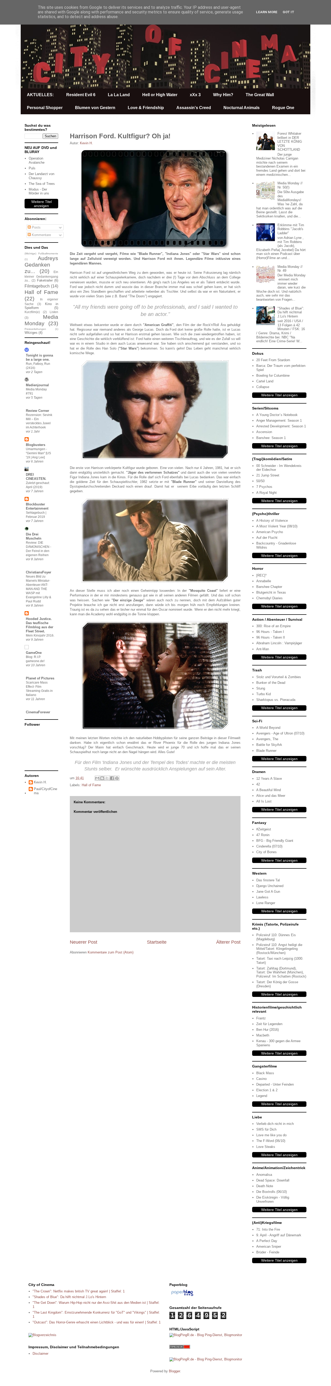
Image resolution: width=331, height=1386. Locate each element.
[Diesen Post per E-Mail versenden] (97, 778)
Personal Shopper (45, 107)
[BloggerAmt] (42, 1335)
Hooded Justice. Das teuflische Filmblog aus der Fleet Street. (39, 625)
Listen (54, 312)
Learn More (266, 12)
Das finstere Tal (268, 880)
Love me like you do (271, 1135)
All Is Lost (264, 801)
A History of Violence (272, 520)
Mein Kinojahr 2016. (40, 635)
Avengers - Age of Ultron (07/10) (280, 733)
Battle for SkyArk (269, 745)
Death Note (264, 1186)
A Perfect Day (266, 1241)
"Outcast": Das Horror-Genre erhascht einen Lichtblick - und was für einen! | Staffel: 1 (97, 1322)
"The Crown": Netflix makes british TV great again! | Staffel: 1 (79, 1291)
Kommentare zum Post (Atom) (110, 952)
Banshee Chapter (269, 587)
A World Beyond (268, 728)
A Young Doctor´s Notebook (277, 415)
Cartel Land (264, 381)
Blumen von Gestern (95, 107)
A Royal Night (266, 493)
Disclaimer (40, 1353)
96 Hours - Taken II (270, 637)
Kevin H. (40, 782)
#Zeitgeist (263, 829)
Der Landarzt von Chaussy (41, 176)
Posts (36, 227)
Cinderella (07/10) (269, 846)
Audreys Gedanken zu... (41, 264)
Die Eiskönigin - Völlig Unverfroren (272, 1199)
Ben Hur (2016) (267, 1030)
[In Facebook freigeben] (112, 778)
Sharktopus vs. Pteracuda (275, 700)
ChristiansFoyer (38, 572)
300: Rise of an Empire (273, 626)
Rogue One (283, 107)
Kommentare (41, 235)
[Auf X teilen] (107, 778)
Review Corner (37, 411)
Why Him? (223, 95)
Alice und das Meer (270, 796)
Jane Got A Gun (268, 891)
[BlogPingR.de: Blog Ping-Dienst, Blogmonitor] (205, 1335)
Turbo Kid (263, 694)
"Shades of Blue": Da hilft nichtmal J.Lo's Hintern (290, 312)
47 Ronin (262, 835)
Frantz (261, 1018)
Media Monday (41, 320)
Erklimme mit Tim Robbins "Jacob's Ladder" (290, 229)
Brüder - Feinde (267, 1252)
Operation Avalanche (36, 160)
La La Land (119, 95)
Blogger (174, 1371)
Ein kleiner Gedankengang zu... (41, 276)
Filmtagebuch (37, 286)
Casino (261, 1079)
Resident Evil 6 (80, 95)
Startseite (157, 942)
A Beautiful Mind (268, 790)
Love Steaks (265, 1147)
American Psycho (269, 532)
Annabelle (263, 581)
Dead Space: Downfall (272, 1180)
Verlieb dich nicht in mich (275, 1124)
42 (258, 784)
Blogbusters (35, 445)
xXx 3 (195, 95)
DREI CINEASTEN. (36, 477)
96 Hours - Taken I (270, 632)
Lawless (262, 897)
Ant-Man (262, 649)
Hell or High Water (159, 95)
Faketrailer (45, 280)
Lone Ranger (265, 903)
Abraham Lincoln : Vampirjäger (279, 643)
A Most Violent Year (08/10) (276, 526)
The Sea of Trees (42, 184)
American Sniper (268, 1246)
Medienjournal (37, 385)
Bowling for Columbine (273, 375)
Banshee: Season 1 (271, 438)
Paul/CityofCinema (45, 791)
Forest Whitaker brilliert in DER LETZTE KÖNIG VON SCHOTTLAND (289, 142)
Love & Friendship (146, 107)
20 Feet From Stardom (273, 360)
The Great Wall (260, 95)
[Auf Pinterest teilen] (116, 778)
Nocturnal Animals (241, 107)
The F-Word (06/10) (270, 1141)
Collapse (262, 387)
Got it (288, 12)
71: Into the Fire (268, 1229)
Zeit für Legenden (269, 1024)
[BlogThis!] (102, 778)
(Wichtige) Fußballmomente (41, 253)
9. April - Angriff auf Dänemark (278, 1235)
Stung (260, 688)
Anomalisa (264, 1175)
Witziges (31, 333)
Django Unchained (269, 886)
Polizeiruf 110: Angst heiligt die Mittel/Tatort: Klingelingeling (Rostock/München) (279, 949)
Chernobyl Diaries (269, 598)
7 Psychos (264, 487)
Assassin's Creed (193, 107)
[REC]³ (261, 575)
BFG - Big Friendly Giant (274, 841)
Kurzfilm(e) (32, 312)
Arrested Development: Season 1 (281, 426)
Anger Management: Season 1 (279, 420)
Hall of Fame (91, 785)
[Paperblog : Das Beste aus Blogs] (182, 1296)
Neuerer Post (83, 942)
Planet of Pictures (40, 678)
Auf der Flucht (266, 538)
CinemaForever (38, 712)
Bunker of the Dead (270, 683)
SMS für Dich (266, 1129)
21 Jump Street (267, 475)
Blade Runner (266, 751)
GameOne (34, 653)
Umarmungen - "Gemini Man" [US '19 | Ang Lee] (38, 453)
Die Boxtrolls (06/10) (271, 1192)
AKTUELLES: (40, 95)
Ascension (264, 432)
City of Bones (266, 852)
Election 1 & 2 (266, 1090)
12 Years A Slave (269, 779)
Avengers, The (267, 739)
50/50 (260, 481)
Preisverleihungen (35, 329)
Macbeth (262, 1035)
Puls (32, 168)
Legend (261, 1096)
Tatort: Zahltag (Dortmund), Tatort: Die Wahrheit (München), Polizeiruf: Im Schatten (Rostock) (281, 972)
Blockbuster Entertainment (37, 506)
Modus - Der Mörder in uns (39, 191)
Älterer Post (228, 942)
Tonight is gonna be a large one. (39, 357)
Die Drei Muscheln (33, 536)
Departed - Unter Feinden (275, 1084)
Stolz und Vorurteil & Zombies (278, 677)
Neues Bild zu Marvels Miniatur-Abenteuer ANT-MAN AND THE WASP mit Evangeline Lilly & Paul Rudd (38, 589)
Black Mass (265, 1073)
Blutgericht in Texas (271, 592)
